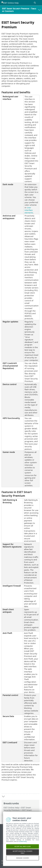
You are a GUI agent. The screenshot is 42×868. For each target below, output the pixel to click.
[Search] (35, 3)
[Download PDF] (31, 789)
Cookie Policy (23, 844)
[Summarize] (37, 789)
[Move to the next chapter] (3, 796)
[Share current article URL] (26, 789)
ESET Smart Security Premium (17, 808)
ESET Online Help (11, 807)
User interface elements (29, 210)
